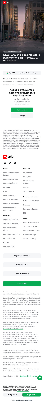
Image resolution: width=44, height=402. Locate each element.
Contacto (26, 187)
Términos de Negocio (31, 226)
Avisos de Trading (29, 239)
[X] (15, 163)
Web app (22, 116)
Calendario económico (11, 234)
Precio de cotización (30, 209)
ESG (24, 213)
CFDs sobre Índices (10, 183)
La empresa (27, 173)
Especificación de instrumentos (9, 209)
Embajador (27, 177)
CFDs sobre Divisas (10, 179)
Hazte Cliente (22, 283)
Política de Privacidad (31, 222)
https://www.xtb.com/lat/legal (13, 329)
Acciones (6, 187)
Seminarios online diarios (10, 229)
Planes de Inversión (10, 199)
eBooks (6, 242)
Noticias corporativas (31, 201)
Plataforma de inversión (28, 182)
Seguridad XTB (28, 191)
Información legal (29, 234)
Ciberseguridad (8, 246)
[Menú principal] (39, 2)
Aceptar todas (31, 395)
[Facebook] (10, 163)
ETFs (5, 191)
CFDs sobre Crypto (10, 195)
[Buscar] (34, 2)
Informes (26, 205)
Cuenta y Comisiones (11, 204)
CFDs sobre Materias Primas (11, 174)
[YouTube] (5, 163)
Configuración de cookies (28, 376)
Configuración (12, 395)
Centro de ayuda (9, 238)
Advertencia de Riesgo (31, 230)
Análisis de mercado (10, 223)
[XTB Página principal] (6, 3)
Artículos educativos (10, 219)
